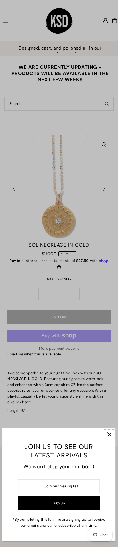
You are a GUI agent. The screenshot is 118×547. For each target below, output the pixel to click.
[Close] (109, 435)
